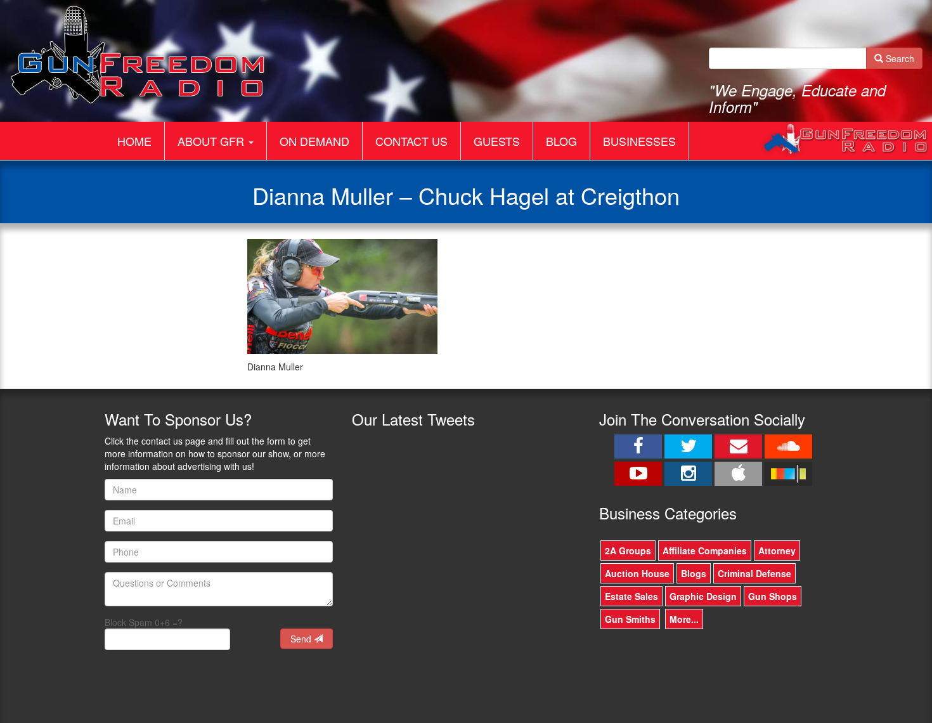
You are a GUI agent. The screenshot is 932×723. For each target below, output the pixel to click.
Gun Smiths (630, 619)
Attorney (777, 550)
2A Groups (628, 550)
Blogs (693, 573)
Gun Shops (772, 596)
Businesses (639, 141)
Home (134, 141)
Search (898, 58)
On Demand (314, 141)
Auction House (637, 573)
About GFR (212, 141)
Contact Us (411, 141)
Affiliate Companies (705, 550)
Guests (497, 141)
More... (684, 619)
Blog (561, 141)
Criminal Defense (754, 573)
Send (302, 638)
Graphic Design (703, 596)
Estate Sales (631, 596)
